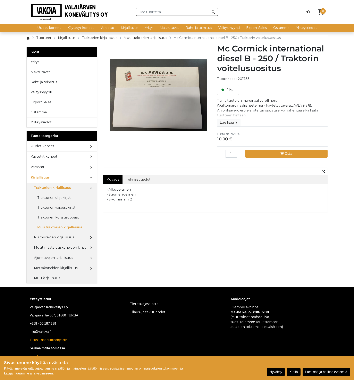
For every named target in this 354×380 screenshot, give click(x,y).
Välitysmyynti (229, 28)
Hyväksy (276, 372)
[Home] (28, 38)
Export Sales (256, 28)
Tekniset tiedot (138, 179)
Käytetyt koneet (80, 28)
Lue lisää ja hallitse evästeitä (326, 372)
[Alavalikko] (91, 146)
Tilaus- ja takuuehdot (148, 312)
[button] (221, 154)
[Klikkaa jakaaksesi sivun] (323, 171)
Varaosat (107, 28)
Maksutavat (169, 28)
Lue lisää (227, 122)
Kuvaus (113, 179)
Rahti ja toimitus (199, 28)
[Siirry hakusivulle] (213, 12)
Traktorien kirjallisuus (99, 38)
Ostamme (281, 28)
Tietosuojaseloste (144, 304)
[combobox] (172, 12)
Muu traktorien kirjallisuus (145, 38)
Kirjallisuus (129, 28)
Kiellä (293, 372)
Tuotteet (43, 38)
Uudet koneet (49, 28)
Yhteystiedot (306, 28)
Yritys (149, 28)
